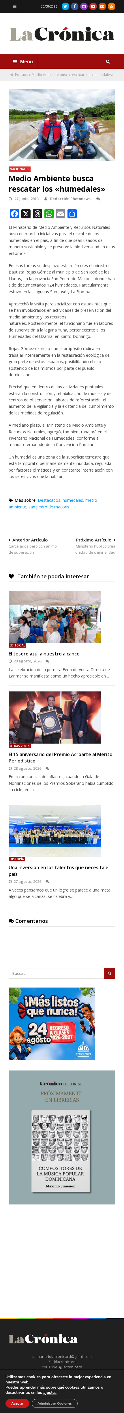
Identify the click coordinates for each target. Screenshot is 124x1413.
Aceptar (17, 1403)
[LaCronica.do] (62, 43)
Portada (21, 74)
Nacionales (19, 169)
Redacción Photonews (70, 198)
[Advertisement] (52, 1251)
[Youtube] (93, 6)
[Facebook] (74, 6)
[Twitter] (65, 6)
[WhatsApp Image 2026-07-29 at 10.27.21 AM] (52, 1058)
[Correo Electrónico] (102, 6)
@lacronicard (64, 1361)
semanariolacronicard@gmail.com (62, 1356)
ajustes (50, 1392)
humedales (73, 500)
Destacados (49, 500)
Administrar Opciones (54, 1403)
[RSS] (111, 6)
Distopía (17, 859)
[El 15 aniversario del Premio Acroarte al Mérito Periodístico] (62, 717)
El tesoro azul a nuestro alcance (44, 654)
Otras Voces (20, 746)
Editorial (17, 645)
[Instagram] (84, 6)
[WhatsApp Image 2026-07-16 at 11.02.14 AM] (62, 1203)
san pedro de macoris (49, 507)
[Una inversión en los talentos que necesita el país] (62, 831)
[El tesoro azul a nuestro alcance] (62, 617)
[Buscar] (108, 61)
